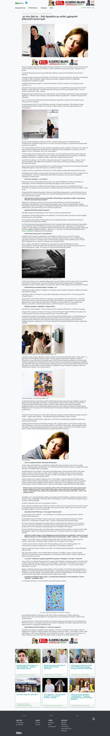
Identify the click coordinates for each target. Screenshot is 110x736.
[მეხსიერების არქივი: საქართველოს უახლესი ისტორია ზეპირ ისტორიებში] (55, 656)
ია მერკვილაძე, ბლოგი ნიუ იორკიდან (30, 13)
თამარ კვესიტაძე (42, 13)
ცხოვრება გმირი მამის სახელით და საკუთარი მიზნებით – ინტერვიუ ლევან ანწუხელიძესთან (27, 667)
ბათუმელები (84, 7)
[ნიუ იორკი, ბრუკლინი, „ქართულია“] (27, 685)
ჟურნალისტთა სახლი (66, 728)
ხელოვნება (51, 722)
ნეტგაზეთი (89, 7)
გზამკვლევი (64, 730)
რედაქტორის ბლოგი (27, 705)
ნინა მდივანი (49, 13)
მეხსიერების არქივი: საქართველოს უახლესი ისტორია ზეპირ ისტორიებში (54, 667)
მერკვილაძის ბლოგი (20, 7)
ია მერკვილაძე (19, 722)
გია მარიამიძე (19, 724)
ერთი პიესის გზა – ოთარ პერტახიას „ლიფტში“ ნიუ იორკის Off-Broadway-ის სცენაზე (55, 696)
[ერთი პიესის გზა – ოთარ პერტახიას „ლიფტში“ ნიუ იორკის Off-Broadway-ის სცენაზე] (55, 685)
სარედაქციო (44, 7)
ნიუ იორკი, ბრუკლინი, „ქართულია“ (27, 694)
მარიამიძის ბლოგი (33, 7)
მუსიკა (49, 724)
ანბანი (51, 7)
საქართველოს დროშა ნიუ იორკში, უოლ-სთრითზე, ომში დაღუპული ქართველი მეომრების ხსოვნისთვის (81, 667)
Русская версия (65, 726)
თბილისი (37, 724)
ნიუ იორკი (37, 722)
